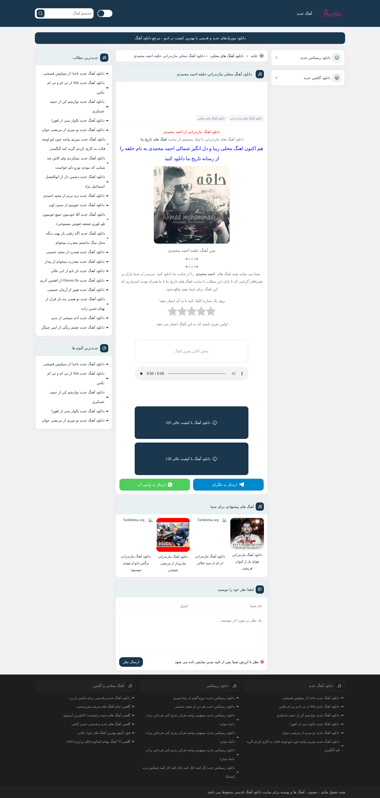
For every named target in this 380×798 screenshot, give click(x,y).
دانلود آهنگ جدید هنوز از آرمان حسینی (75, 290)
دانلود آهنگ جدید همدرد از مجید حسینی (75, 252)
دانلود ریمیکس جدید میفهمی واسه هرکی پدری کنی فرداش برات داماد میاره (190, 719)
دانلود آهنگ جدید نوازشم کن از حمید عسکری (77, 106)
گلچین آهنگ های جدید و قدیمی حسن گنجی (100, 724)
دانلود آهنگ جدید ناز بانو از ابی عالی (77, 271)
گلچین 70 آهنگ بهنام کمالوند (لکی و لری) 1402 (98, 741)
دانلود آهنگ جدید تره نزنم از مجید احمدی (73, 196)
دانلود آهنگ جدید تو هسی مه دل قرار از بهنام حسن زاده (75, 303)
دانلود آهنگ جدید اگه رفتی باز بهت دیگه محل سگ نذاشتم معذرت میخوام (75, 238)
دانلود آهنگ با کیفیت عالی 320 (188, 423)
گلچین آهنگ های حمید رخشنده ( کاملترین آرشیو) (97, 715)
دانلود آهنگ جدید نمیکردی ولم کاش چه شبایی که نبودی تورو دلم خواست (76, 162)
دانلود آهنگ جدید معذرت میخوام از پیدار (74, 262)
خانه (254, 56)
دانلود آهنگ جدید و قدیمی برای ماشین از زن (99, 698)
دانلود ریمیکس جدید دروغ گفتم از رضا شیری (204, 698)
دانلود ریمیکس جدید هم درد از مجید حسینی (204, 706)
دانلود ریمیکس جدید (315, 58)
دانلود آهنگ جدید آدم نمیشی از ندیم (77, 318)
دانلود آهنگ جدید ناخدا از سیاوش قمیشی (73, 73)
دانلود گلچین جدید (317, 78)
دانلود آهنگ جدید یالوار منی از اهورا (77, 120)
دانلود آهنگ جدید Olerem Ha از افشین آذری (72, 280)
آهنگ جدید (304, 14)
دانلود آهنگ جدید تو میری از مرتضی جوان (73, 130)
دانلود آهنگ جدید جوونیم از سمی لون (76, 205)
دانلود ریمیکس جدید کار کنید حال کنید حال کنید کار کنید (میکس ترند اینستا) (188, 772)
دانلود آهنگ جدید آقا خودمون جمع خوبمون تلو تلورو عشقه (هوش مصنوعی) (74, 219)
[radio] (211, 312)
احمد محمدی (205, 274)
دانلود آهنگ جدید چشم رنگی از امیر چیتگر (72, 327)
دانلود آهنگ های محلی (227, 56)
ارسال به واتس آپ (151, 485)
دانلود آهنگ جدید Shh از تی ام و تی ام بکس (75, 87)
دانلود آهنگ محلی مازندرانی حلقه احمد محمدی (214, 74)
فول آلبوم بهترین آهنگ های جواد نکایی (103, 733)
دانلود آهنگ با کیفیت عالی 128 (188, 459)
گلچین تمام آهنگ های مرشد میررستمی (103, 706)
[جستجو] (40, 13)
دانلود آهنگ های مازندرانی (246, 118)
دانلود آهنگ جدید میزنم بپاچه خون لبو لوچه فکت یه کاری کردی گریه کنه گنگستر (73, 144)
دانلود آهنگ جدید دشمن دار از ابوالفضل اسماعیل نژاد (75, 181)
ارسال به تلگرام (224, 485)
